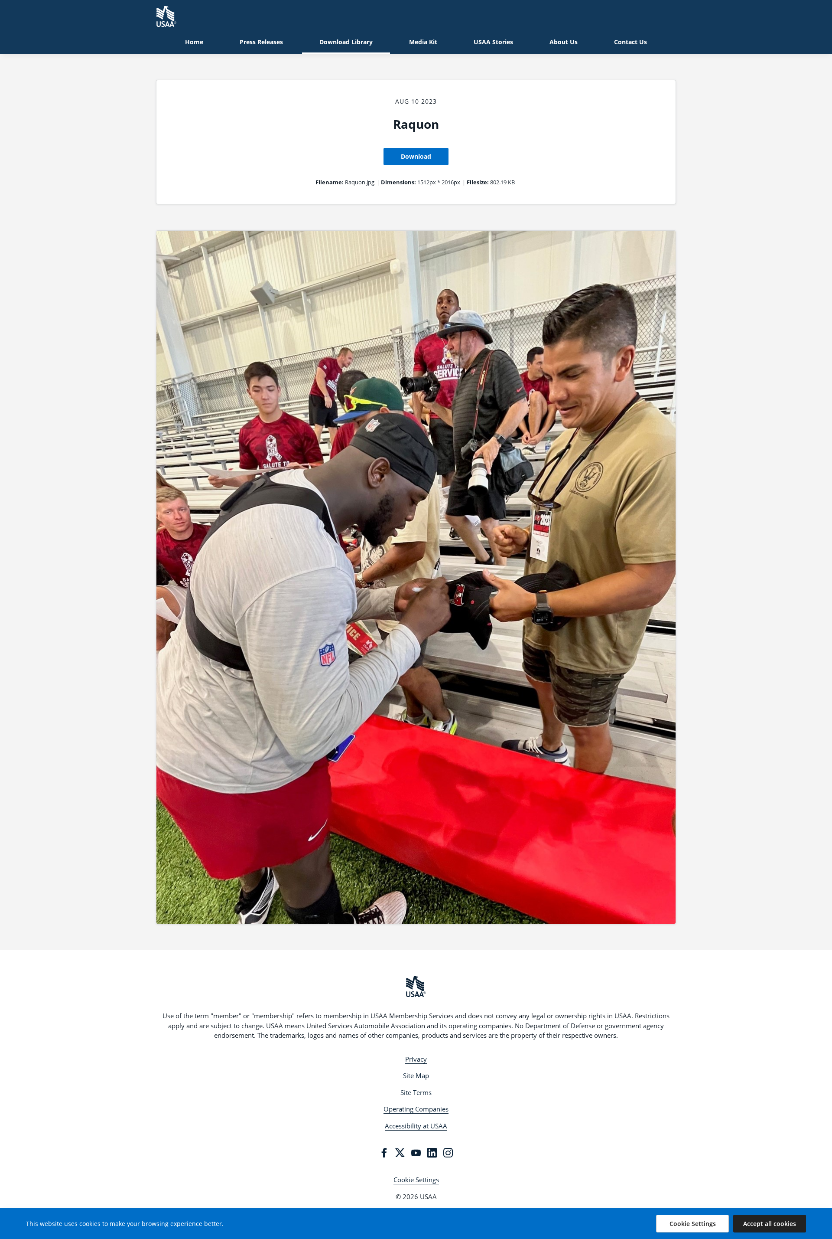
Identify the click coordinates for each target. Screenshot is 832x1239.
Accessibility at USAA (416, 1125)
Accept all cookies (769, 1223)
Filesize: (478, 182)
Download (416, 156)
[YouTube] (416, 1152)
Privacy (416, 1059)
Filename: (329, 182)
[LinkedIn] (432, 1152)
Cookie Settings (416, 1179)
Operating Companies (416, 1109)
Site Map (416, 1075)
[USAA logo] (416, 986)
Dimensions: (398, 182)
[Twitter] (400, 1152)
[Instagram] (448, 1152)
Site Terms (416, 1092)
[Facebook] (384, 1152)
